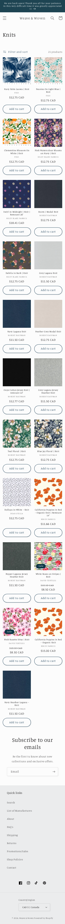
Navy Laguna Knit (16, 331)
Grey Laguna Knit (48, 273)
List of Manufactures (19, 810)
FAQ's (10, 826)
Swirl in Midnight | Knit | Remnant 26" (16, 213)
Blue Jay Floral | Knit (48, 451)
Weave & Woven (26, 918)
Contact (11, 867)
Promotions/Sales (17, 851)
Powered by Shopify (43, 918)
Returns (11, 843)
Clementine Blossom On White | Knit (16, 151)
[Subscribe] (54, 771)
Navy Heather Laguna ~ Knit (17, 703)
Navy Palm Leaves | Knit (16, 89)
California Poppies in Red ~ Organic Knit (48, 641)
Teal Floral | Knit (17, 451)
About (10, 818)
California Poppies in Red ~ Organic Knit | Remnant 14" (48, 512)
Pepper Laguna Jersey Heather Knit (17, 575)
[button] (4, 18)
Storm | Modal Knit (48, 211)
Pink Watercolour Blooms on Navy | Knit (48, 151)
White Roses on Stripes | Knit (48, 575)
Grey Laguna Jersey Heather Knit (48, 391)
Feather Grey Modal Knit (48, 331)
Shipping (12, 835)
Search (11, 802)
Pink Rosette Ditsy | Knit (16, 639)
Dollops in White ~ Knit (17, 509)
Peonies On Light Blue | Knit (48, 90)
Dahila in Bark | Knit (17, 273)
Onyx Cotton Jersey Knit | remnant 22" (17, 391)
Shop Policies (15, 859)
